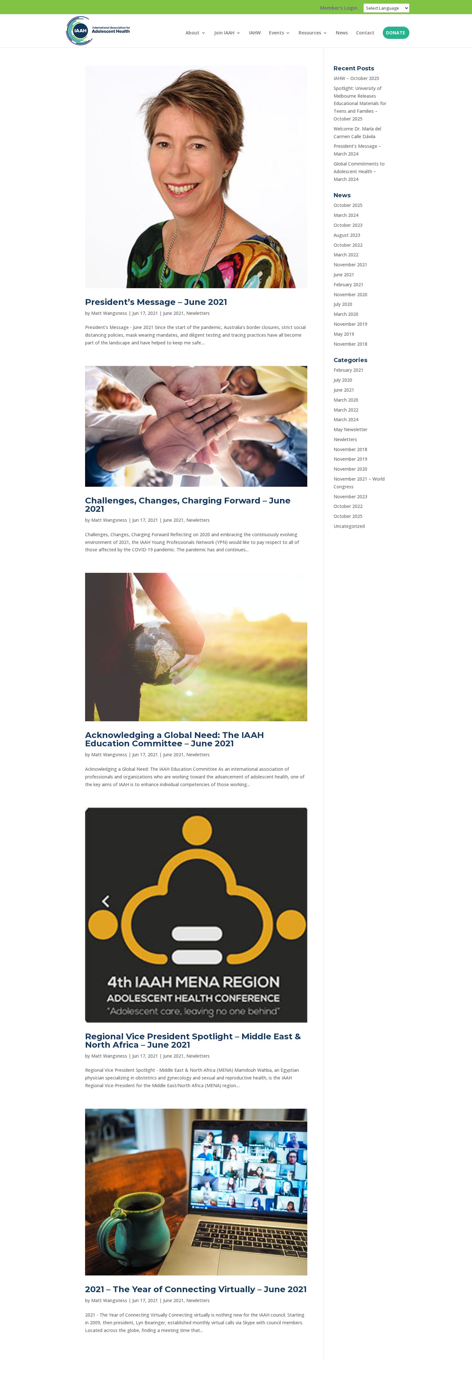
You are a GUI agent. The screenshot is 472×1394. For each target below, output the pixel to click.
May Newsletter (350, 429)
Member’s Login (338, 8)
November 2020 (350, 294)
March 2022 (346, 255)
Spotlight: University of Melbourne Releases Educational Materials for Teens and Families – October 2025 (360, 103)
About (192, 33)
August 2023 (347, 235)
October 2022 (348, 245)
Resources (310, 33)
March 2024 (346, 215)
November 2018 (350, 344)
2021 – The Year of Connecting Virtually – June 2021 (196, 1289)
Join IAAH (224, 33)
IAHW (255, 33)
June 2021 (173, 313)
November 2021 (350, 265)
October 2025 (348, 205)
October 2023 (348, 225)
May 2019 (344, 334)
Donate (395, 33)
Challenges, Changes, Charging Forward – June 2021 (188, 504)
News (342, 33)
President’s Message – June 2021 (156, 302)
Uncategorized (349, 526)
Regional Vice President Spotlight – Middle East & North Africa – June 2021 (193, 1040)
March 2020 (346, 314)
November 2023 (350, 496)
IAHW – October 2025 (356, 78)
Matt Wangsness (109, 313)
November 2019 (350, 324)
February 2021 (348, 284)
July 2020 (343, 304)
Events (276, 33)
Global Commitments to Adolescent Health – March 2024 (359, 171)
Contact (365, 33)
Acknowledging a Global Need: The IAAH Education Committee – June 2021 (174, 739)
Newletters (198, 313)
